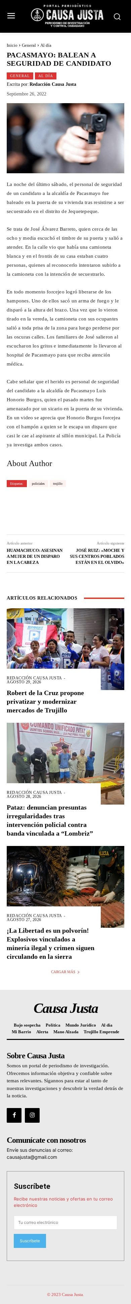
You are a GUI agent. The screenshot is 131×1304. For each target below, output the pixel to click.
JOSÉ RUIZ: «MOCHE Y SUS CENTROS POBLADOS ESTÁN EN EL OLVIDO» (97, 556)
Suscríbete (32, 1186)
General (29, 45)
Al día (45, 45)
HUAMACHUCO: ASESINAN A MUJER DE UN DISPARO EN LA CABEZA (34, 556)
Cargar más (63, 972)
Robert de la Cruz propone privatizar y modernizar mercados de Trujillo (45, 701)
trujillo (57, 483)
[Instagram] (32, 1115)
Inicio (12, 45)
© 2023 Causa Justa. (65, 1294)
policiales (38, 483)
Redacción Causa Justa (53, 84)
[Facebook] (14, 1115)
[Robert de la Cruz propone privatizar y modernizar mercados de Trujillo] (65, 649)
